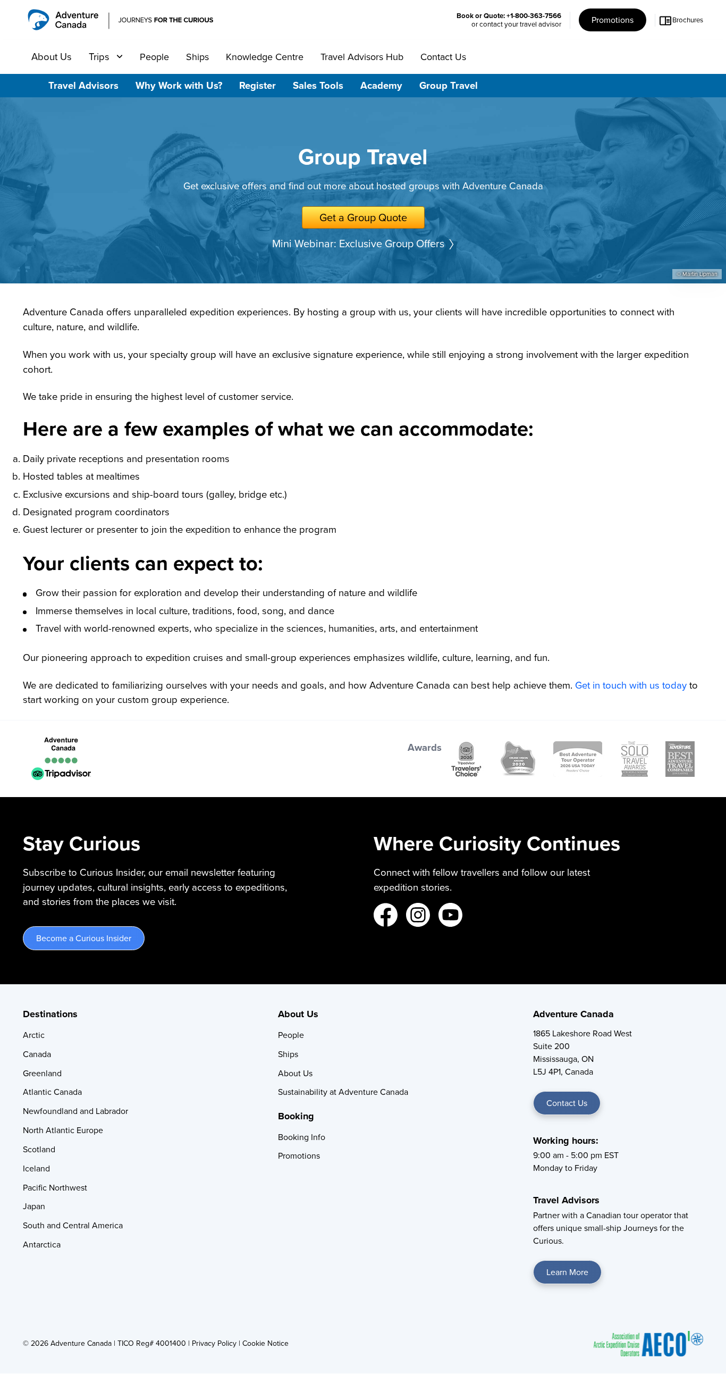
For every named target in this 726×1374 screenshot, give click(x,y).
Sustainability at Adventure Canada (343, 1092)
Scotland (39, 1149)
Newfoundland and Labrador (75, 1111)
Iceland (36, 1168)
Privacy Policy (214, 1343)
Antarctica (42, 1244)
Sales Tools (318, 85)
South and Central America (73, 1225)
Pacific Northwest (55, 1188)
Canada (37, 1054)
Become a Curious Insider (83, 938)
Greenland (42, 1073)
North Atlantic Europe (63, 1130)
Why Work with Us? (179, 85)
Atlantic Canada (52, 1092)
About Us (51, 56)
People (154, 57)
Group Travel (448, 85)
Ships (197, 57)
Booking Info (301, 1137)
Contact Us (443, 57)
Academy (381, 85)
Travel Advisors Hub (361, 57)
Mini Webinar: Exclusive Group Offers (358, 244)
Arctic (34, 1035)
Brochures (687, 20)
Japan (34, 1206)
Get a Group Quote (363, 217)
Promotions (613, 20)
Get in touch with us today (631, 685)
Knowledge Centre (264, 57)
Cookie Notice (265, 1343)
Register (257, 85)
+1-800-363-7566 (533, 16)
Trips (100, 56)
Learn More (567, 1272)
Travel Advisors (83, 85)
